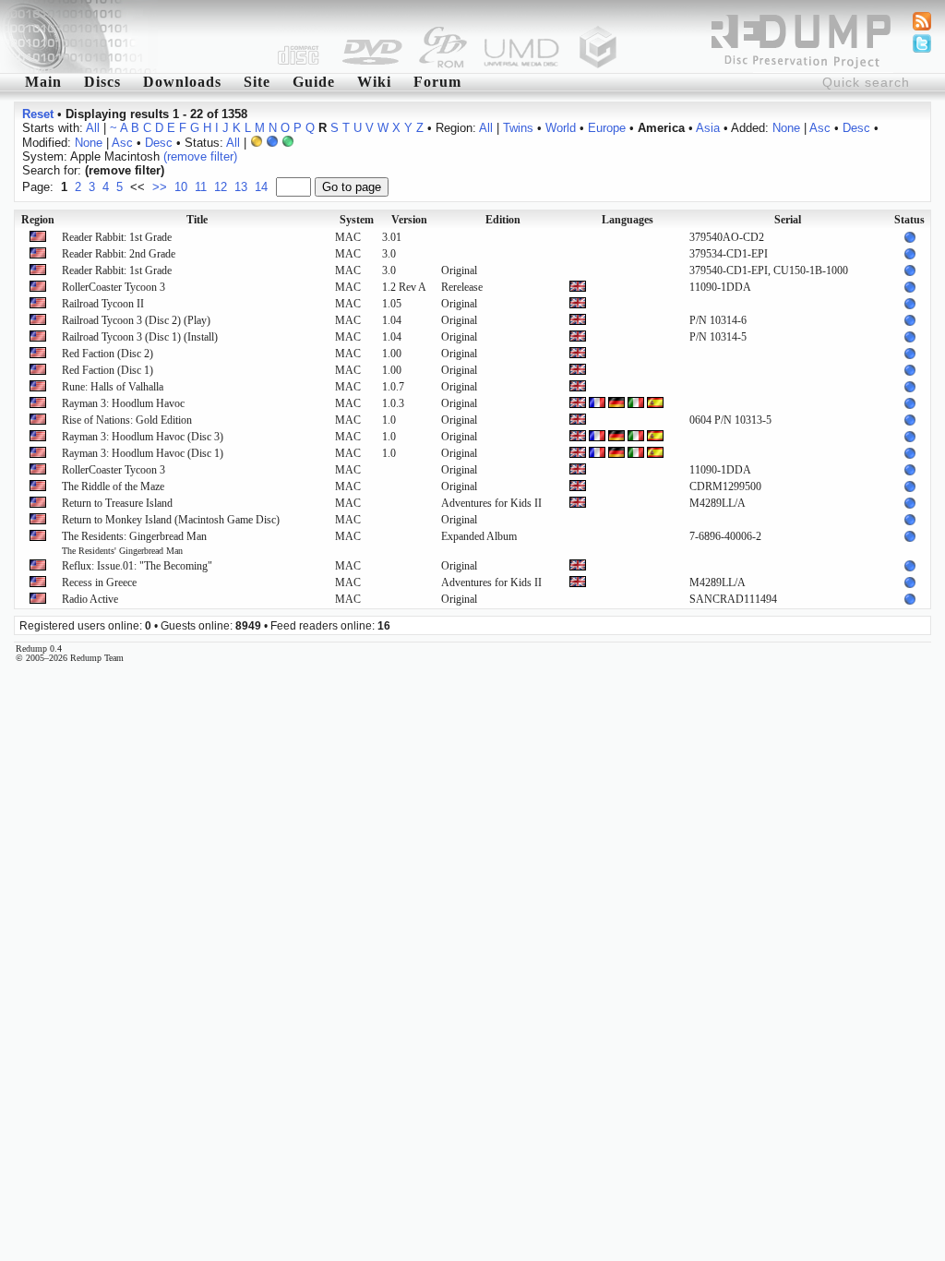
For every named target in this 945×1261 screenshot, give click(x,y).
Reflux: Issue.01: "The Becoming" (137, 565)
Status (909, 219)
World (560, 128)
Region (37, 219)
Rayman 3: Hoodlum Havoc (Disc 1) (142, 453)
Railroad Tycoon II (103, 303)
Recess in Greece (99, 582)
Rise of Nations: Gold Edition (127, 420)
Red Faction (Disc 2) (107, 353)
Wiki (374, 82)
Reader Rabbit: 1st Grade (117, 237)
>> (159, 187)
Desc (856, 128)
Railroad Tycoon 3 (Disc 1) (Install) (140, 336)
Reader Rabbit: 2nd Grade (118, 253)
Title (197, 219)
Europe (607, 128)
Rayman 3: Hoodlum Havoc (123, 403)
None (786, 128)
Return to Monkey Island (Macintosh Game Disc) (171, 519)
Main (43, 82)
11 (201, 187)
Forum (437, 82)
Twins (518, 128)
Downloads (182, 82)
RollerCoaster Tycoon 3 (113, 287)
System (357, 219)
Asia (708, 128)
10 (180, 187)
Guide (314, 82)
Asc (820, 128)
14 (261, 187)
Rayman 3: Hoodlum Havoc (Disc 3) (142, 436)
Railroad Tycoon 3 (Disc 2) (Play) (136, 320)
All (93, 128)
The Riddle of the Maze (113, 486)
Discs (102, 82)
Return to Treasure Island (117, 503)
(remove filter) (200, 156)
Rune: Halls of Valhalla (112, 386)
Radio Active (90, 599)
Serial (787, 219)
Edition (502, 219)
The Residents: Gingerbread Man (134, 543)
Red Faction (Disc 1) (107, 370)
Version (409, 219)
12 (220, 187)
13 (240, 187)
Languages (627, 219)
